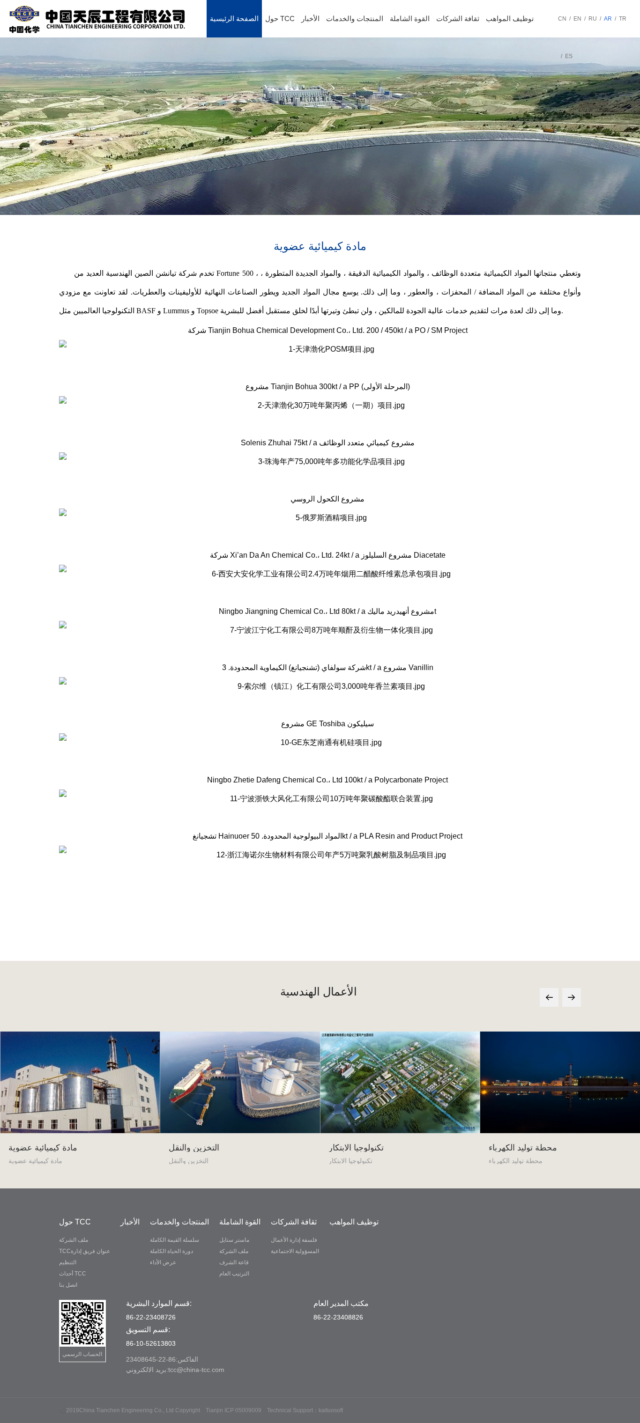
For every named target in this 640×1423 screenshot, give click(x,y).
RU (592, 18)
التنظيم (67, 1262)
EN (577, 18)
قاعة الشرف (234, 1262)
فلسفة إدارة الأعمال (294, 1240)
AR (608, 18)
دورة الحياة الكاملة (171, 1251)
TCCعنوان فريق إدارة (84, 1251)
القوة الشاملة (410, 18)
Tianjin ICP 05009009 (233, 1410)
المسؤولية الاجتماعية (295, 1251)
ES (569, 56)
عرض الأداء (163, 1262)
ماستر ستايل (234, 1240)
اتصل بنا (68, 1285)
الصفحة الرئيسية (234, 18)
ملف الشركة (73, 1240)
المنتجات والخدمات (354, 18)
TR (622, 18)
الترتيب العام (234, 1273)
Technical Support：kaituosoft (305, 1410)
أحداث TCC (72, 1273)
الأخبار (310, 18)
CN (562, 18)
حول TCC (280, 18)
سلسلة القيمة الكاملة (174, 1240)
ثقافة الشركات (457, 18)
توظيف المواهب (510, 18)
